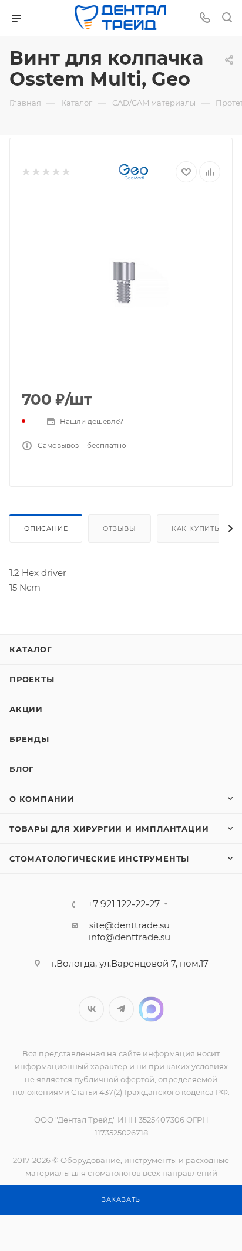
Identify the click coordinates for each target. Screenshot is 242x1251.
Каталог (30, 649)
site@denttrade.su (129, 925)
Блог (21, 769)
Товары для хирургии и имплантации (109, 828)
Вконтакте (91, 1009)
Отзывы (119, 528)
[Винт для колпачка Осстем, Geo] (121, 289)
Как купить (196, 528)
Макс (151, 1009)
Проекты (32, 679)
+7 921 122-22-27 (124, 904)
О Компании (42, 799)
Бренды (29, 739)
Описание (46, 528)
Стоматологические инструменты (99, 858)
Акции (26, 709)
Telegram (121, 1009)
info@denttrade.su (129, 937)
